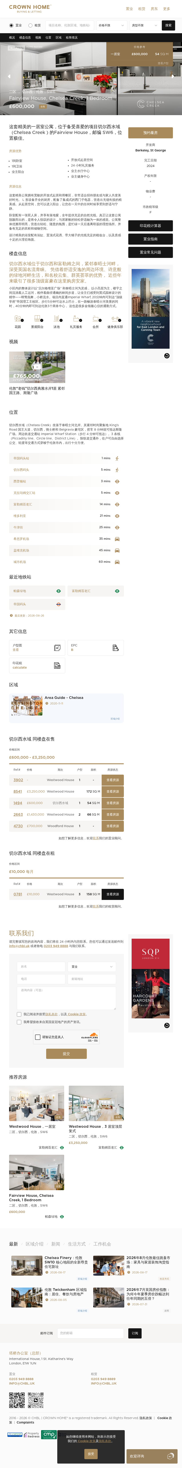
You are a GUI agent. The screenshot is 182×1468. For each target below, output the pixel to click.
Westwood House (60, 780)
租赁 (141, 9)
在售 (43, 107)
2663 (18, 814)
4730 (18, 826)
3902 (18, 780)
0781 (18, 894)
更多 (166, 9)
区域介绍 (115, 719)
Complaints (25, 1422)
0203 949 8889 (103, 1379)
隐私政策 (146, 1418)
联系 (96, 838)
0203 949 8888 (56, 946)
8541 (18, 791)
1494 (18, 803)
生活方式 (164, 1279)
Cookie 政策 (76, 1014)
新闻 (166, 1311)
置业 (129, 9)
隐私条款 (51, 1014)
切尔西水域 (60, 803)
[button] (129, 9)
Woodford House (60, 826)
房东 (154, 9)
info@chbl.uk (19, 946)
